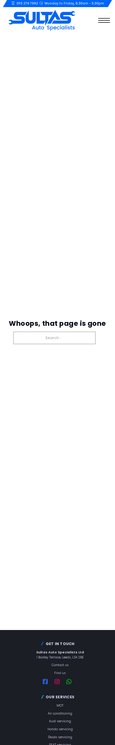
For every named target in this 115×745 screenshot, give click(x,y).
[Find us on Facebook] (49, 681)
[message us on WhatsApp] (72, 681)
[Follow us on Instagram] (60, 681)
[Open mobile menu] (104, 20)
